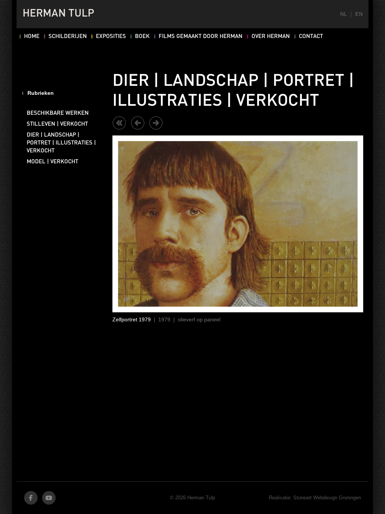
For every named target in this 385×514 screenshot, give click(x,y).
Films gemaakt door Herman (201, 36)
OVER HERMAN (271, 36)
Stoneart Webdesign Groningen (327, 497)
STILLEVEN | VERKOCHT (57, 124)
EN (358, 14)
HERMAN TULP (58, 14)
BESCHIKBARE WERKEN (58, 113)
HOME (31, 36)
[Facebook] (31, 498)
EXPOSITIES (111, 36)
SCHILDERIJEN (68, 36)
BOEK (142, 36)
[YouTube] (49, 498)
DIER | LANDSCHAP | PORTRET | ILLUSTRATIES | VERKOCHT (61, 143)
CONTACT (311, 36)
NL (343, 14)
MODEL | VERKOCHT (52, 161)
